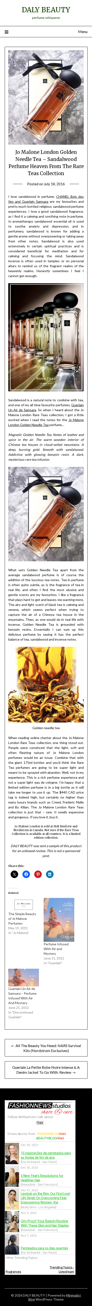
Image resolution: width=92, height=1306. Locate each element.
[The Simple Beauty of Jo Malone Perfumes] (23, 905)
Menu (83, 31)
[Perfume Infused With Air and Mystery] (59, 920)
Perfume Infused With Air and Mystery (56, 948)
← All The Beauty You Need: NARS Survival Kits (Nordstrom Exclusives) (46, 1048)
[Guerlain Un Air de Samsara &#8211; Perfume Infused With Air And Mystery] (23, 977)
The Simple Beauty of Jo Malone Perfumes (22, 918)
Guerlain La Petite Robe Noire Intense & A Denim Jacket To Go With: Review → (46, 1069)
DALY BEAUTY (46, 9)
